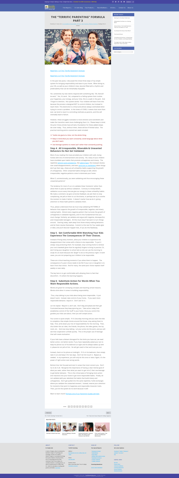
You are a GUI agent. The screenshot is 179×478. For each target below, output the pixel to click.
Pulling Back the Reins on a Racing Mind (122, 22)
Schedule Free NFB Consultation (81, 1)
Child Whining (95, 452)
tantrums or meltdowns (87, 165)
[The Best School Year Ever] (53, 427)
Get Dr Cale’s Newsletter (96, 467)
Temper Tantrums (96, 459)
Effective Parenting (93, 24)
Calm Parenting (84, 24)
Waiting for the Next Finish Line (122, 18)
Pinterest (126, 451)
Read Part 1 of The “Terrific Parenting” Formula (67, 71)
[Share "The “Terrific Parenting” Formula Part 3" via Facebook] (68, 406)
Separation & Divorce (97, 457)
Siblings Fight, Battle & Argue (98, 456)
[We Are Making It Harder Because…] (69, 427)
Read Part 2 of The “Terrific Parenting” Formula (67, 76)
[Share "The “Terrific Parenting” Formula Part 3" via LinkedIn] (80, 406)
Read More (57, 467)
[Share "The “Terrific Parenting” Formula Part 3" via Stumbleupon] (85, 406)
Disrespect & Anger (96, 451)
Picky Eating (94, 454)
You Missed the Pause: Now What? (122, 30)
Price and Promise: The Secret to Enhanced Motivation (101, 435)
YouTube (121, 452)
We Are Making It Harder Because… (69, 434)
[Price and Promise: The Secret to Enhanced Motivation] (102, 427)
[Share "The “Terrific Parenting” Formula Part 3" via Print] (91, 406)
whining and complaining (67, 163)
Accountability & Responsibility (69, 24)
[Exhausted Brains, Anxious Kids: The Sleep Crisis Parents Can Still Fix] (86, 427)
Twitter (121, 451)
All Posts (79, 24)
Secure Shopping (118, 469)
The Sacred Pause (118, 34)
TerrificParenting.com (90, 475)
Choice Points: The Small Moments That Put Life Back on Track (122, 26)
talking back (84, 163)
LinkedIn (116, 452)
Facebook (116, 451)
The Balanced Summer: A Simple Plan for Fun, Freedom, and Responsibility (123, 38)
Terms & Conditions (118, 465)
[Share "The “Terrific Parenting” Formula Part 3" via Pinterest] (77, 406)
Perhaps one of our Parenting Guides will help (82, 394)
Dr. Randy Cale (58, 24)
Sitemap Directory (118, 470)
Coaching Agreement (119, 467)
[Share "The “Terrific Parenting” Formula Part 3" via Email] (88, 406)
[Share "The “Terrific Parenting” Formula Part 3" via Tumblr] (74, 406)
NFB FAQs (94, 1)
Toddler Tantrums (96, 461)
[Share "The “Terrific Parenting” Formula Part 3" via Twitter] (71, 406)
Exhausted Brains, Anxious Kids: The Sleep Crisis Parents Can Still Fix (86, 435)
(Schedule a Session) (73, 466)
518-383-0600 (71, 459)
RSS (115, 454)
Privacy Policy (117, 464)
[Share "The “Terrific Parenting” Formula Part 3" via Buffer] (82, 406)
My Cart (116, 462)
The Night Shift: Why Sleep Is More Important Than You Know (122, 43)
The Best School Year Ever (53, 433)
